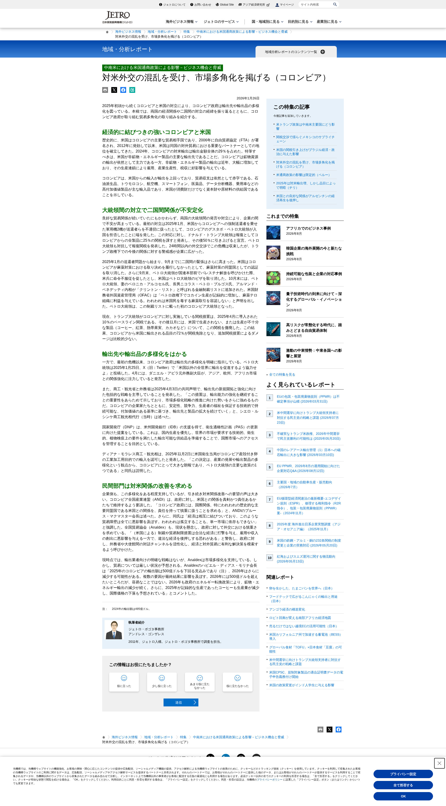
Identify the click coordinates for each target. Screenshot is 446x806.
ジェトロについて (174, 4)
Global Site (227, 4)
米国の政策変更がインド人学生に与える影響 (301, 685)
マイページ (287, 4)
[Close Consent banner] (439, 763)
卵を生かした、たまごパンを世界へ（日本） (301, 588)
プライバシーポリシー (269, 779)
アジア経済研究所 (254, 4)
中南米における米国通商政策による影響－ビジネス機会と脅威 (242, 31)
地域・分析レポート (162, 31)
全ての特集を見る (282, 374)
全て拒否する (403, 785)
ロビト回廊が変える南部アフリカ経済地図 (300, 618)
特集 (187, 31)
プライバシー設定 (403, 774)
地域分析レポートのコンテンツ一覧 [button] (291, 52)
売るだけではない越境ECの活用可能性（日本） (304, 626)
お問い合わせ (202, 4)
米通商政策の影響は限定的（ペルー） (303, 175)
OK (403, 796)
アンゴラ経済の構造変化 (287, 609)
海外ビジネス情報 (128, 31)
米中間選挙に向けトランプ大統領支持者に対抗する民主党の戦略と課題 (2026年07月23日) (308, 417)
